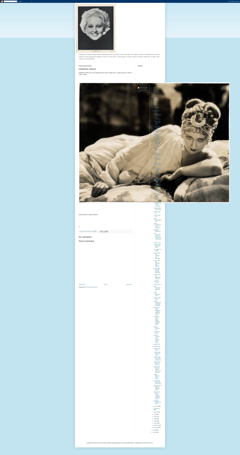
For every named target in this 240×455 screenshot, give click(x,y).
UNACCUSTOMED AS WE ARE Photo (157, 387)
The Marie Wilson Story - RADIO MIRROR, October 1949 (157, 320)
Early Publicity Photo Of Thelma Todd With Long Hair (157, 141)
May (155, 418)
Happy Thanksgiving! (157, 149)
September (157, 408)
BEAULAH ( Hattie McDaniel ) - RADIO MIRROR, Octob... (157, 311)
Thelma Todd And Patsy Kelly (157, 123)
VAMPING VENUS (156, 135)
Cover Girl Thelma (156, 281)
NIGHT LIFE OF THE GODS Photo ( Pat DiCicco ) (157, 369)
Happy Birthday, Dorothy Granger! (157, 179)
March (156, 423)
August (156, 412)
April (155, 421)
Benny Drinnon (144, 87)
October (156, 406)
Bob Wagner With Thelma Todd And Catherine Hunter (157, 395)
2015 (154, 103)
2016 (154, 101)
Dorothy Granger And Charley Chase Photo (156, 339)
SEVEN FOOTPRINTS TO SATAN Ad (157, 204)
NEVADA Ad (157, 346)
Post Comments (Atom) (91, 287)
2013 (154, 430)
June (155, 416)
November (156, 111)
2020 (154, 92)
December (156, 107)
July (155, 414)
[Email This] (100, 231)
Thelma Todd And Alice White (157, 354)
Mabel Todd (157, 344)
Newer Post (82, 284)
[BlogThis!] (102, 231)
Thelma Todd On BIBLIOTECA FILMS (157, 276)
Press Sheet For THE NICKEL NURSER (157, 270)
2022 (154, 88)
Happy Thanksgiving (157, 164)
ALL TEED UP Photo (157, 250)
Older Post (129, 284)
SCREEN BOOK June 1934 (157, 402)
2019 (154, 94)
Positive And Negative (157, 127)
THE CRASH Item (157, 199)
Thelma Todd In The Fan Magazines (157, 358)
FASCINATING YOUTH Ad (157, 115)
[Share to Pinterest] (107, 231)
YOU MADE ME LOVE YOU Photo (157, 382)
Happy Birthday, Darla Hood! (157, 376)
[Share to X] (104, 231)
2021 (154, 90)
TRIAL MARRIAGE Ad (157, 220)
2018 (154, 96)
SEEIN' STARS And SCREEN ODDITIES (157, 303)
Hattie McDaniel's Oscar (157, 294)
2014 (154, 105)
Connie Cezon (157, 284)
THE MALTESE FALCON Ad (157, 288)
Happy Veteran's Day (157, 328)
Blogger (151, 443)
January (156, 427)
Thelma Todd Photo (157, 298)
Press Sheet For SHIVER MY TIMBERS (157, 256)
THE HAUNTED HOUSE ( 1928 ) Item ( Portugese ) (157, 237)
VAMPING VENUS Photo (156, 131)
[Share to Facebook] (106, 231)
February (156, 425)
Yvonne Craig (157, 242)
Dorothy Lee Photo (157, 332)
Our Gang (156, 145)
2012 (154, 432)
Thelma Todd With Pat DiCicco (157, 363)
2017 (154, 99)
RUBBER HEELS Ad (157, 118)
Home (105, 284)
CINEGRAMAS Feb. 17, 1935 (157, 246)
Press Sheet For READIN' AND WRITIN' (157, 263)
